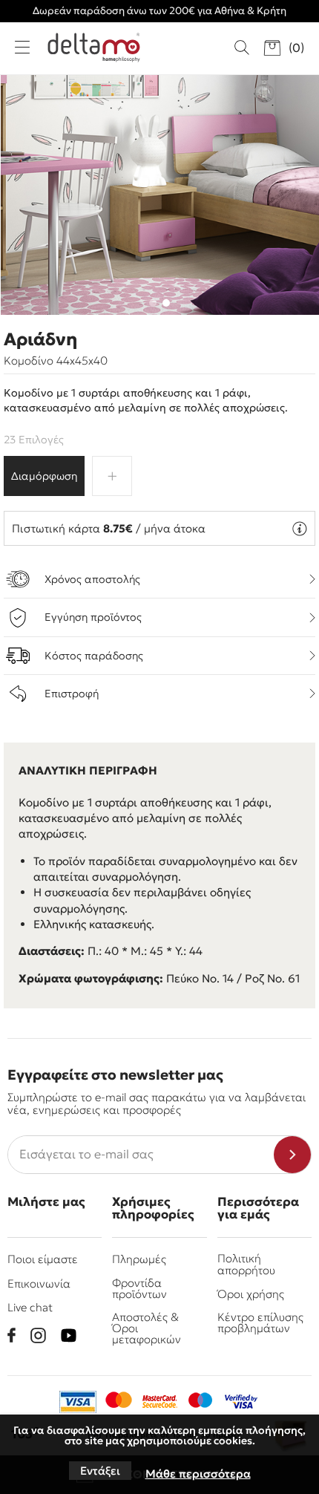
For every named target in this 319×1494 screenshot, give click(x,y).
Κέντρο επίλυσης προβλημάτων (260, 1322)
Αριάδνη (40, 339)
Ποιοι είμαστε (42, 1259)
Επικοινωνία (38, 1283)
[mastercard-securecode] (159, 1402)
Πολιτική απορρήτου (246, 1264)
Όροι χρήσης (250, 1293)
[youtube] (68, 1335)
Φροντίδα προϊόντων (139, 1288)
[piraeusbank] (241, 1402)
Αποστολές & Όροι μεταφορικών (146, 1328)
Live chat (30, 1307)
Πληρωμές (139, 1259)
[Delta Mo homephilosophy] (94, 47)
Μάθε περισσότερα (198, 1474)
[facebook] (11, 1335)
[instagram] (38, 1335)
